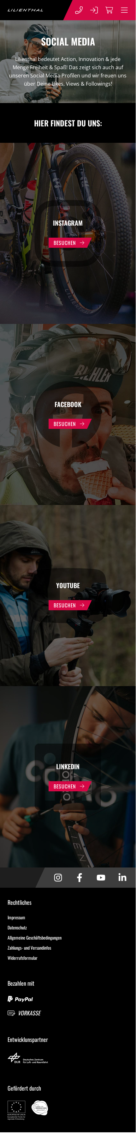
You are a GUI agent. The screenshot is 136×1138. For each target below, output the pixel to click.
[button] (124, 10)
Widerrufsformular (23, 957)
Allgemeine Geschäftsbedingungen (35, 937)
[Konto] (94, 10)
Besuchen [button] (65, 242)
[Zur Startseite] (25, 10)
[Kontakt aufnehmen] (79, 10)
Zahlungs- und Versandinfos (29, 947)
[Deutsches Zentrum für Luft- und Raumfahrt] (68, 1058)
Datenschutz (17, 927)
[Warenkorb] (109, 10)
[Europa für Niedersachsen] (68, 1111)
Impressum (16, 917)
